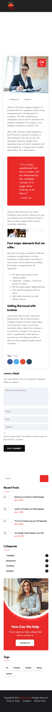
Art (7, 667)
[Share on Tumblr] (29, 361)
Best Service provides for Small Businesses (29, 497)
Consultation (10, 555)
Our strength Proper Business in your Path (29, 533)
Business (28, 667)
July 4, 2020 (19, 500)
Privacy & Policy (13, 701)
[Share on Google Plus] (23, 361)
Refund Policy (40, 701)
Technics (9, 673)
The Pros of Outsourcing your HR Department (31, 521)
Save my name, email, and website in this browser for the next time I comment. (25, 438)
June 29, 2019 (19, 536)
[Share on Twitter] (16, 361)
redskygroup (14, 99)
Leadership (27, 99)
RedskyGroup (25, 697)
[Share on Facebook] (10, 361)
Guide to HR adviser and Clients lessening (29, 509)
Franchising (10, 566)
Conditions (27, 701)
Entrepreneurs (11, 561)
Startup (15, 355)
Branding (17, 667)
